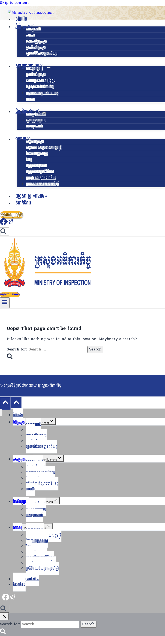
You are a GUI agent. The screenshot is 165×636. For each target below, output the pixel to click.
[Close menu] (1, 412)
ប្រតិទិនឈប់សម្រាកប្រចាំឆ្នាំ (42, 184)
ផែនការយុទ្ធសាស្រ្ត (37, 154)
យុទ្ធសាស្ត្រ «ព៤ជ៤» (31, 196)
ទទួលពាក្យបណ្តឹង (11, 214)
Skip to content (14, 3)
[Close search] (4, 616)
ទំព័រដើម (21, 19)
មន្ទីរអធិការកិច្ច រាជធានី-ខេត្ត (42, 93)
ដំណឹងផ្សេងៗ (21, 502)
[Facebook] (3, 224)
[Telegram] (10, 224)
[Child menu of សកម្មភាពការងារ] (48, 67)
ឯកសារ (17, 528)
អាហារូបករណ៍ (34, 126)
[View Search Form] (4, 231)
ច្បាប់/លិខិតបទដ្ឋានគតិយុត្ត (42, 53)
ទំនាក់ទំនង (23, 203)
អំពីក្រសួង (19, 422)
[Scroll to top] (5, 403)
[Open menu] (5, 302)
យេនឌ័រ (30, 99)
